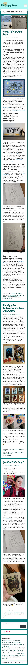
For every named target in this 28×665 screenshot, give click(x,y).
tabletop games (12, 656)
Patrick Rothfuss (8, 453)
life (22, 650)
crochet (11, 644)
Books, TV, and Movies (19, 449)
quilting (3, 653)
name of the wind (11, 296)
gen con (18, 612)
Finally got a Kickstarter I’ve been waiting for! (13, 307)
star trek (11, 655)
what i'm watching (5, 658)
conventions (17, 640)
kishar (7, 650)
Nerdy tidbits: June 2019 (12, 33)
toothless (18, 656)
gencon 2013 (11, 647)
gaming (15, 612)
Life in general (12, 293)
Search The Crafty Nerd (7, 624)
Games (4, 450)
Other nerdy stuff (18, 293)
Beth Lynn (16, 38)
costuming (10, 642)
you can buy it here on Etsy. (18, 110)
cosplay (4, 642)
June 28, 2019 (10, 38)
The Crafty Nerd (9, 5)
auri (9, 295)
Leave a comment (7, 455)
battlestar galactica (6, 640)
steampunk (23, 655)
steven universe (5, 656)
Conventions (11, 610)
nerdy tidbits (17, 296)
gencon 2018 (16, 647)
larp (6, 614)
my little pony (13, 652)
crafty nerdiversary (6, 644)
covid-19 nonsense (17, 642)
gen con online (9, 648)
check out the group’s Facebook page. (12, 160)
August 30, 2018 (10, 314)
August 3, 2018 (10, 465)
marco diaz (9, 614)
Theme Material (19, 662)
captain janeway (13, 295)
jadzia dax (3, 650)
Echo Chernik (19, 295)
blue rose (13, 640)
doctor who (16, 644)
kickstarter (16, 452)
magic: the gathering (5, 652)
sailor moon (20, 654)
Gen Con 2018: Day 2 (13, 462)
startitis (7, 655)
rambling (8, 653)
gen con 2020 (4, 648)
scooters (3, 655)
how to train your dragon (16, 648)
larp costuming (19, 650)
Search (22, 626)
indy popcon (22, 648)
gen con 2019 (22, 647)
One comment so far (8, 298)
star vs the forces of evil (17, 655)
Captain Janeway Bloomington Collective (12, 153)
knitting (11, 650)
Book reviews (11, 449)
